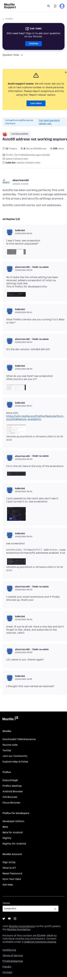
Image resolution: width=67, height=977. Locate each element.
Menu (55, 6)
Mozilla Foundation (19, 929)
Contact (7, 972)
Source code (9, 744)
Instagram (15, 918)
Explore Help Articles (15, 761)
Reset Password (12, 873)
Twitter (6, 750)
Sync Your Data (11, 879)
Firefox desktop (12, 785)
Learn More (36, 103)
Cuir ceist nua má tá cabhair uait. (49, 122)
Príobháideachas (12, 961)
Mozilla (10, 718)
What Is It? (9, 867)
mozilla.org (9, 949)
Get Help (7, 884)
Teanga (6, 903)
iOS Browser (9, 797)
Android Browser (12, 791)
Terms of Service (12, 955)
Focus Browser (11, 802)
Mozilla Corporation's (22, 926)
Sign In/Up (8, 862)
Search (48, 6)
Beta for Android (12, 832)
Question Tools (10, 55)
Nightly (6, 838)
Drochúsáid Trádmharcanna (19, 739)
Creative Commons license (40, 941)
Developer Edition (13, 821)
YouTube (9, 918)
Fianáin (6, 966)
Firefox (9, 19)
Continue (33, 43)
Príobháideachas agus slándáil (34, 155)
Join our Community (14, 756)
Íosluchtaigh (10, 780)
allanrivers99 (20, 180)
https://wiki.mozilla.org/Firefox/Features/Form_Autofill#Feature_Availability (35, 418)
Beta (5, 826)
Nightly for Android (14, 843)
